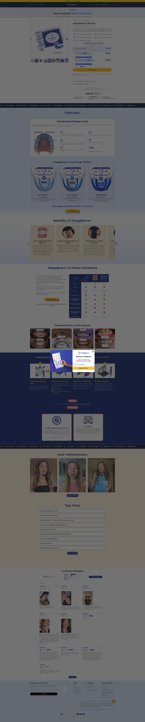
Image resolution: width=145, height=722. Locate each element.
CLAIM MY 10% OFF (84, 368)
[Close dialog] (93, 351)
